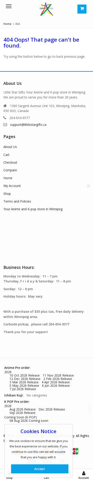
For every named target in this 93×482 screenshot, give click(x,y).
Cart (6, 155)
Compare (10, 170)
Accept (39, 469)
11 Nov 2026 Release (58, 375)
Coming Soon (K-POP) (20, 417)
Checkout (10, 162)
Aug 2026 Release (22, 409)
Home (7, 178)
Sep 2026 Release (22, 412)
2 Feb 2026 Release (57, 379)
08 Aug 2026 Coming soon (28, 420)
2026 (8, 372)
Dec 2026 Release (52, 409)
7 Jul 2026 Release (22, 389)
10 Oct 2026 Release (24, 375)
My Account (12, 186)
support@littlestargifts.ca (28, 124)
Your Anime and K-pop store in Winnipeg (33, 209)
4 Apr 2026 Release (56, 382)
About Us (10, 147)
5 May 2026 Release (24, 385)
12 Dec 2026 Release (24, 379)
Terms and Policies (17, 201)
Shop (7, 193)
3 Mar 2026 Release (24, 382)
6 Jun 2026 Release (56, 385)
